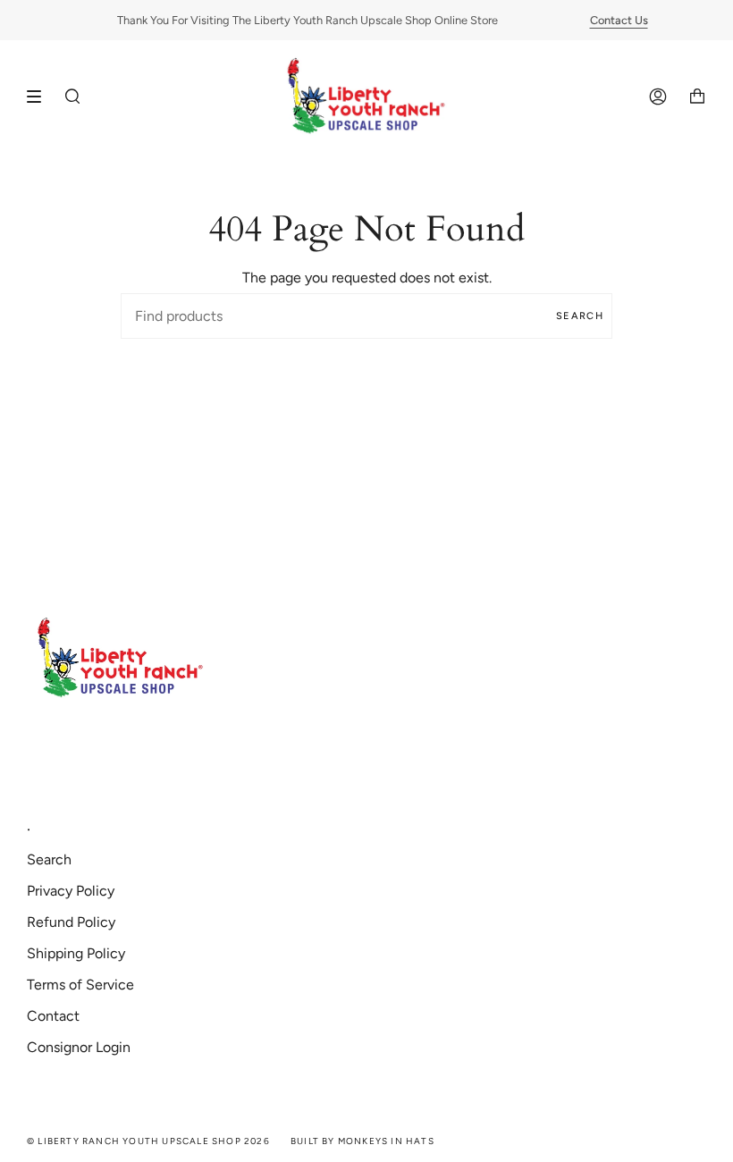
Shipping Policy (76, 953)
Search (579, 316)
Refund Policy (71, 922)
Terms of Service (80, 984)
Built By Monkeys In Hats (362, 1141)
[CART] (697, 97)
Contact (53, 1015)
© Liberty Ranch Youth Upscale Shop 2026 (148, 1141)
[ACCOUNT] (658, 97)
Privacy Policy (70, 890)
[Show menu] (40, 96)
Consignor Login (79, 1047)
